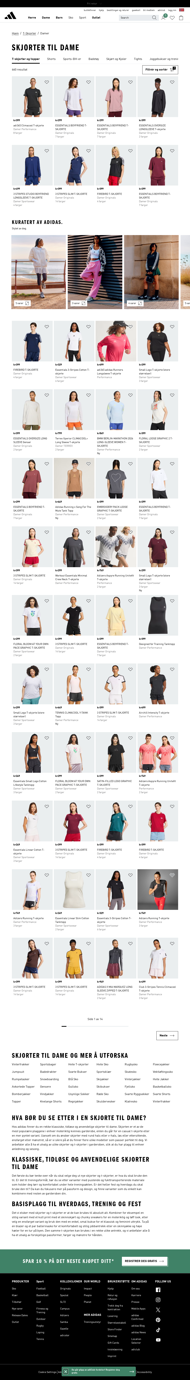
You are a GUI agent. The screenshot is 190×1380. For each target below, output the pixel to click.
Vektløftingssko (163, 1072)
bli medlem (149, 10)
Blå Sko (73, 1079)
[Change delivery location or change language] (182, 10)
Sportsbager (48, 1064)
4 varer (132, 303)
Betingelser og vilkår (123, 1372)
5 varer (19, 303)
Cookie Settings (47, 1372)
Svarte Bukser (77, 1072)
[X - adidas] (166, 1310)
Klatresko (131, 1101)
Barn (59, 17)
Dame (46, 17)
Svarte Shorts (161, 1094)
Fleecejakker (161, 1064)
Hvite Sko (102, 1064)
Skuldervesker (105, 1101)
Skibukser (103, 1086)
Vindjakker (47, 1094)
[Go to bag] (181, 17)
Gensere (45, 1086)
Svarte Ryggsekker (137, 1094)
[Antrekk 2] (95, 272)
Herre (32, 17)
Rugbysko (131, 1064)
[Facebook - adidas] (166, 1290)
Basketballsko (162, 1086)
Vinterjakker (133, 1079)
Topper (16, 1101)
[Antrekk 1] (38, 272)
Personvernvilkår (100, 1372)
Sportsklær (103, 1072)
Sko (70, 17)
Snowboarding (49, 1079)
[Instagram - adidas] (166, 1300)
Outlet (96, 17)
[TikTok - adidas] (166, 1330)
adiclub (161, 10)
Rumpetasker (21, 1079)
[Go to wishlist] (172, 17)
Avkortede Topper (23, 1086)
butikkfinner (90, 10)
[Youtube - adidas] (166, 1340)
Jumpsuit (18, 1072)
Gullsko (73, 1086)
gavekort (136, 10)
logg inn (172, 10)
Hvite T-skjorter (78, 1064)
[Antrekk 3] (151, 272)
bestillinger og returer (118, 10)
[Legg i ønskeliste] (47, 82)
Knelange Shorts (51, 1101)
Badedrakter (48, 1072)
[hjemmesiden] (10, 16)
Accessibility (144, 1372)
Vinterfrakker (20, 1064)
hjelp (101, 10)
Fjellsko (130, 1086)
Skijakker (102, 1079)
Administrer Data (68, 1372)
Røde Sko (102, 1094)
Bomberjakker (21, 1094)
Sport (82, 17)
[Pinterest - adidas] (166, 1320)
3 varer (76, 303)
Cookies (84, 1372)
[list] (95, 59)
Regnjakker (75, 1101)
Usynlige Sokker (78, 1094)
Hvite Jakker (161, 1079)
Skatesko (130, 1072)
